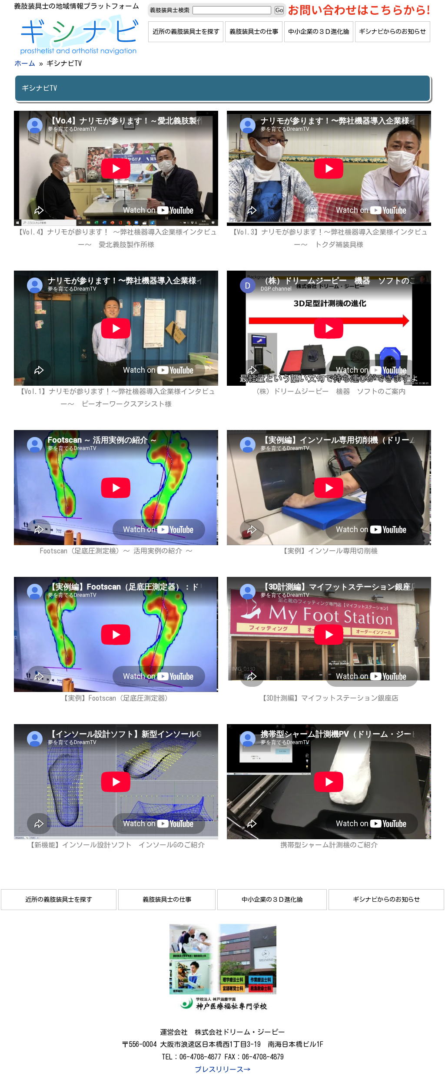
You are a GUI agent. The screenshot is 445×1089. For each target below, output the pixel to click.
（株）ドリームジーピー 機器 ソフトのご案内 (328, 391)
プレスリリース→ (222, 1069)
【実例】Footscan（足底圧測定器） (116, 698)
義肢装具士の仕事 (253, 31)
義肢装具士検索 (169, 10)
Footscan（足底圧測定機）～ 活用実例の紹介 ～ (116, 550)
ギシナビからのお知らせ (392, 31)
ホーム (24, 63)
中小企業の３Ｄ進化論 (318, 31)
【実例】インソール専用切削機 (329, 550)
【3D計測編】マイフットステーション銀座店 (329, 698)
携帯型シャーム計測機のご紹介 (329, 844)
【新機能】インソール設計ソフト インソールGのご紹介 (116, 844)
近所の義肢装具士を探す (186, 31)
